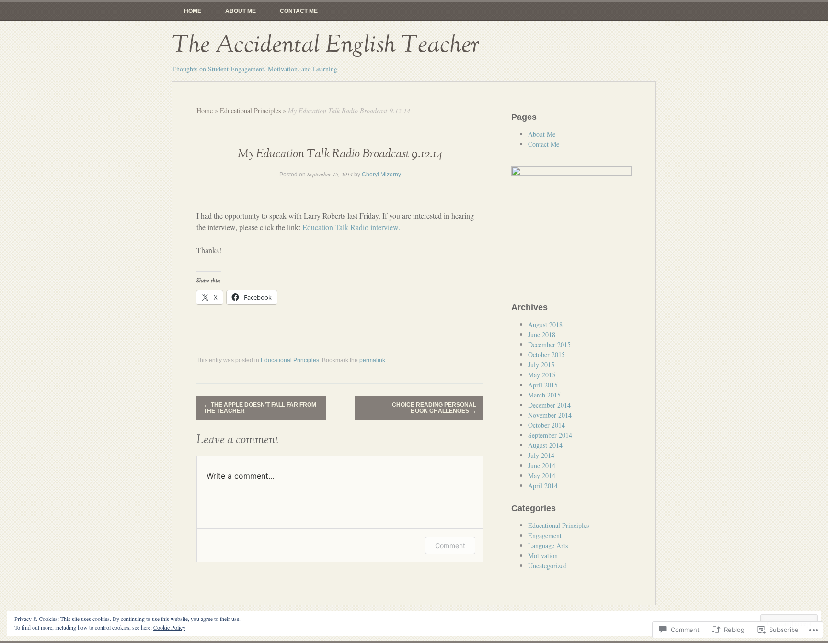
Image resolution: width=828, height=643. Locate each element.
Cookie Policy (169, 627)
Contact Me (299, 11)
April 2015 (543, 384)
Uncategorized (547, 565)
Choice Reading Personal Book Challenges (434, 407)
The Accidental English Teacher (326, 45)
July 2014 (541, 455)
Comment (450, 545)
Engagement (545, 535)
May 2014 (541, 475)
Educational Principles (250, 110)
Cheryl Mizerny (381, 174)
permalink (372, 360)
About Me (240, 11)
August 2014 (545, 445)
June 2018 (541, 334)
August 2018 (545, 324)
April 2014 (543, 485)
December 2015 (549, 344)
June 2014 (541, 465)
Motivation (543, 555)
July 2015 (541, 364)
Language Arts (548, 545)
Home (192, 11)
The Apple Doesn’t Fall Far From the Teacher (260, 407)
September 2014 (550, 435)
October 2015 (546, 354)
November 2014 (550, 415)
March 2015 (544, 394)
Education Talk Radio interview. (351, 227)
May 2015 (541, 374)
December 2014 (549, 404)
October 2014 (546, 425)
